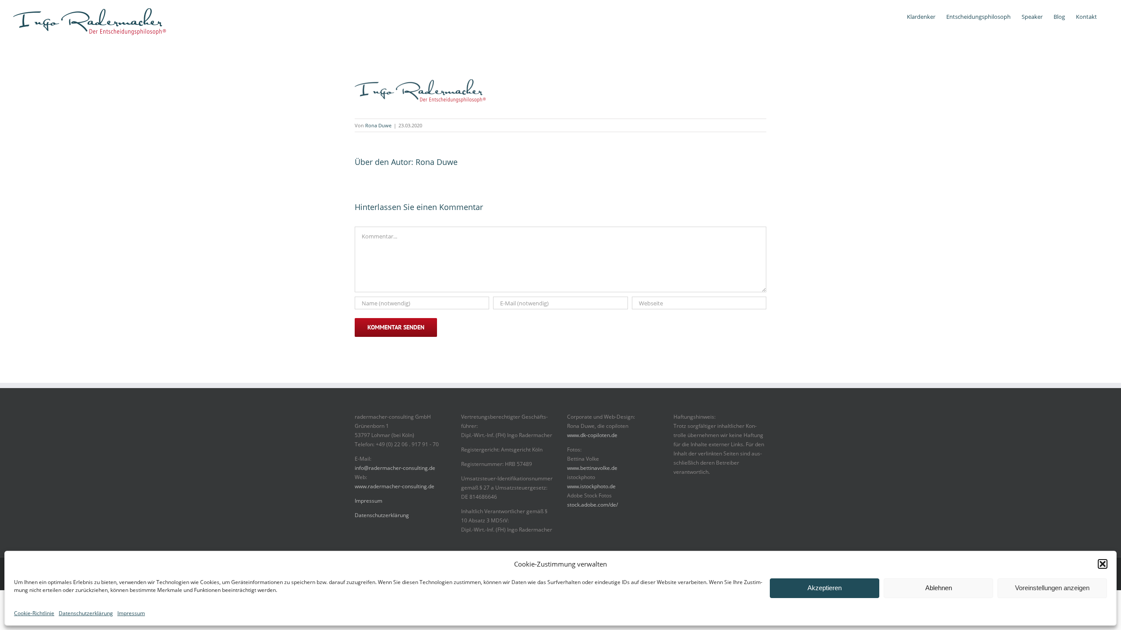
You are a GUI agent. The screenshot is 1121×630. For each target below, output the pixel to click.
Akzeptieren (824, 588)
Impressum (131, 613)
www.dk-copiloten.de (592, 435)
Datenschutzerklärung (86, 613)
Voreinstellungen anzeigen (1052, 588)
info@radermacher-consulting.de (395, 468)
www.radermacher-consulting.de (394, 486)
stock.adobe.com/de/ (592, 504)
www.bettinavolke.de (592, 468)
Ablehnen (938, 588)
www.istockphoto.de (591, 486)
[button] (1102, 564)
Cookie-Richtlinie (34, 613)
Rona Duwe (378, 125)
